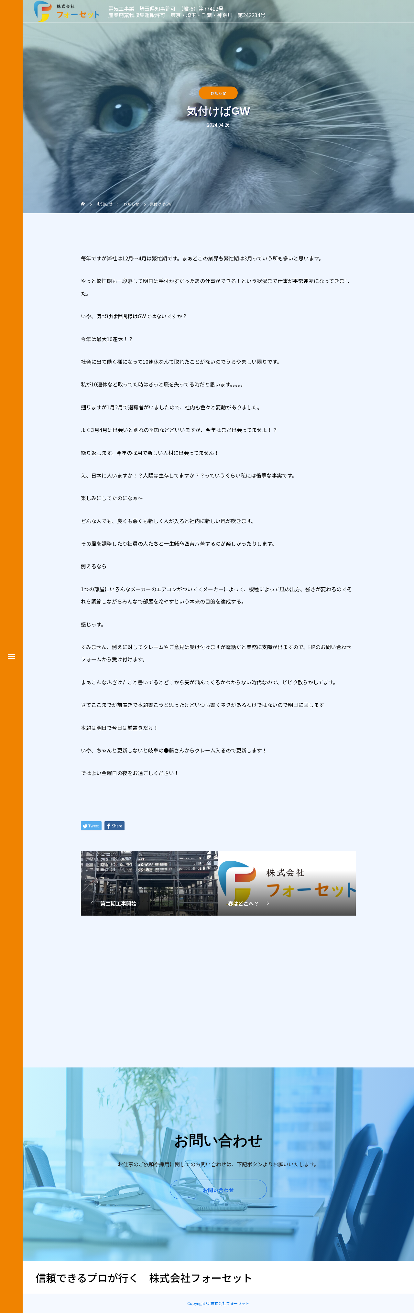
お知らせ (218, 93)
